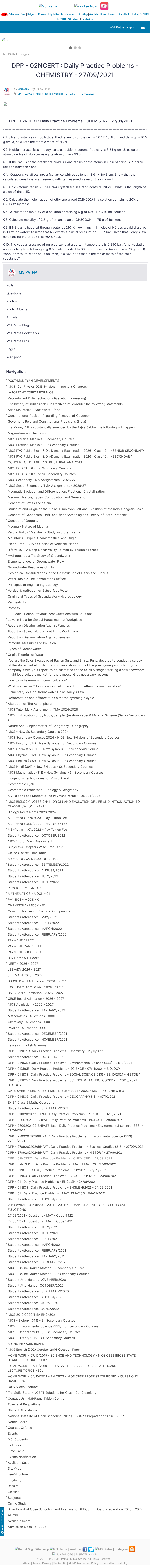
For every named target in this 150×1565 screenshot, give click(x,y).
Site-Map (83, 14)
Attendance (73, 18)
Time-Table (123, 14)
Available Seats (97, 14)
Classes (42, 14)
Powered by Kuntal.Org (114, 1563)
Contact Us (87, 18)
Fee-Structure (68, 14)
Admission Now (17, 14)
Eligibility (53, 14)
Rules (135, 14)
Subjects (31, 14)
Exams (111, 14)
